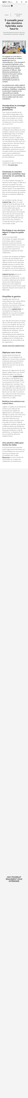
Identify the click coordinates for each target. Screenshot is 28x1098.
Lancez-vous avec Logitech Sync (13, 346)
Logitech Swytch (8, 274)
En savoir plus (13, 165)
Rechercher (16, 2)
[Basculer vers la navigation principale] (26, 2)
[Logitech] (8, 2)
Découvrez (5, 457)
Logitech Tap (6, 202)
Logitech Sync (16, 309)
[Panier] (21, 2)
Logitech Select (18, 376)
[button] (7, 6)
